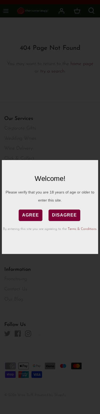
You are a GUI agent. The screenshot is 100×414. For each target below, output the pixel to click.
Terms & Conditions (82, 229)
